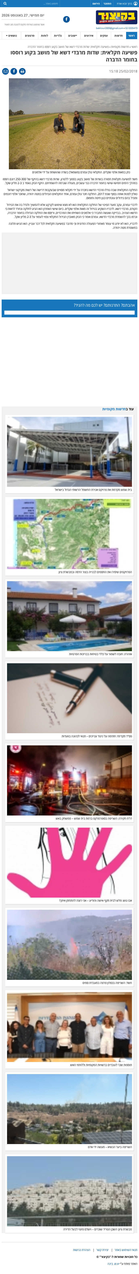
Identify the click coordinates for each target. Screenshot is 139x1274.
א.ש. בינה (113, 1264)
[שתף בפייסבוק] (13, 71)
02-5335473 (131, 28)
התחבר (107, 3)
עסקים (104, 35)
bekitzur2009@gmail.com (109, 28)
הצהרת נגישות (81, 1250)
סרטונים (29, 35)
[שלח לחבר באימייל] (5, 71)
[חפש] (5, 3)
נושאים (12, 35)
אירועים (88, 35)
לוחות (44, 35)
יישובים (72, 35)
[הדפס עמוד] (22, 71)
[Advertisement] (69, 263)
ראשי (132, 35)
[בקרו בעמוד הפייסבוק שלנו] (66, 19)
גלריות (58, 35)
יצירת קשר (102, 1250)
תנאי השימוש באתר (126, 1250)
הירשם (96, 3)
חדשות (118, 35)
